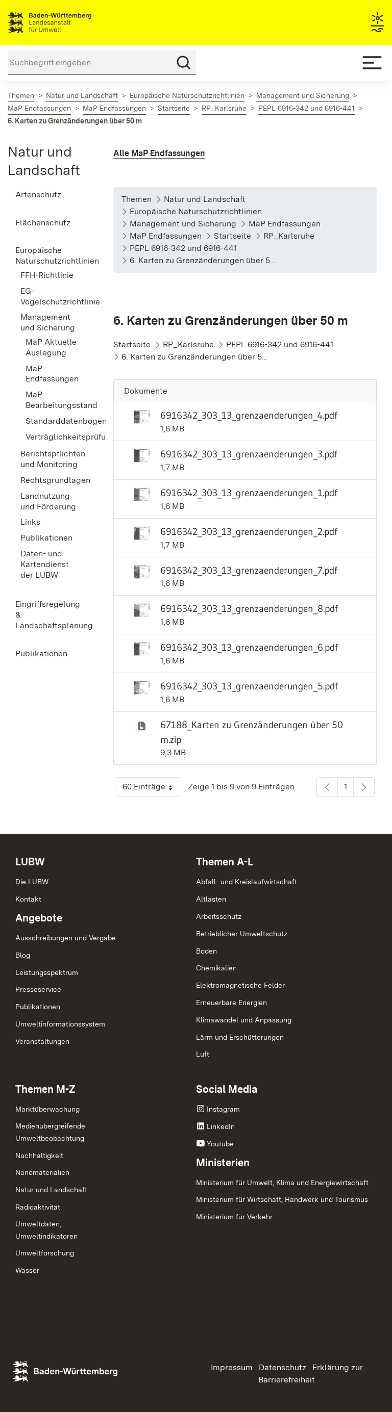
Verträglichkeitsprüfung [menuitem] (54, 437)
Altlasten (211, 899)
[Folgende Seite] (364, 787)
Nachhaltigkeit (39, 1155)
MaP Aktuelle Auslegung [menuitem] (51, 347)
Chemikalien (216, 968)
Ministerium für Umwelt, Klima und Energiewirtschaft (282, 1182)
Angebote (38, 918)
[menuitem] (49, 195)
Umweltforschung (44, 1253)
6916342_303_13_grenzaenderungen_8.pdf (249, 608)
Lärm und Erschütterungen (240, 1037)
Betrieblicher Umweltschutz (241, 934)
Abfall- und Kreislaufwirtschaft (246, 882)
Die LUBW (31, 882)
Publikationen (37, 1007)
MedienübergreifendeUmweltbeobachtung (50, 1132)
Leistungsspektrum (46, 972)
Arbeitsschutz (218, 916)
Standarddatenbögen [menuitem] (54, 421)
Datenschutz (282, 1367)
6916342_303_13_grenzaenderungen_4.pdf (248, 415)
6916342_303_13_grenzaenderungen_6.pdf (249, 647)
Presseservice (38, 989)
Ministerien (223, 1163)
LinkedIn (221, 1126)
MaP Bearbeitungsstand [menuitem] (54, 400)
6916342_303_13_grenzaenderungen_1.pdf (248, 492)
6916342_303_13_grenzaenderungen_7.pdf (248, 570)
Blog (22, 955)
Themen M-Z (45, 1089)
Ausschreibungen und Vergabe (65, 938)
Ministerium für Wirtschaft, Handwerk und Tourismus (282, 1199)
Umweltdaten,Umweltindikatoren (46, 1230)
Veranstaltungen (42, 1041)
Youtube (220, 1144)
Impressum (232, 1367)
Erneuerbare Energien (231, 1002)
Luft (202, 1054)
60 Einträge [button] (151, 789)
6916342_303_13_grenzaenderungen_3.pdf (248, 454)
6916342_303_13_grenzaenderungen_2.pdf (248, 531)
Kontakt (28, 899)
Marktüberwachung (47, 1109)
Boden (206, 951)
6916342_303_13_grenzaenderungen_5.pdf (249, 686)
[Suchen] (184, 62)
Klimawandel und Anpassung (243, 1020)
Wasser (27, 1270)
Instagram (223, 1109)
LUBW (30, 862)
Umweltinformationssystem (60, 1024)
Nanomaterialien (42, 1172)
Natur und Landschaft (51, 1190)
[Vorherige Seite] (327, 787)
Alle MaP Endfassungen (159, 153)
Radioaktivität (37, 1207)
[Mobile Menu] (372, 62)
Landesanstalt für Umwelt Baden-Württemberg (67, 22)
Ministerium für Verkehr (234, 1217)
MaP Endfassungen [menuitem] (52, 374)
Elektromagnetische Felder (240, 985)
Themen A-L (224, 862)
